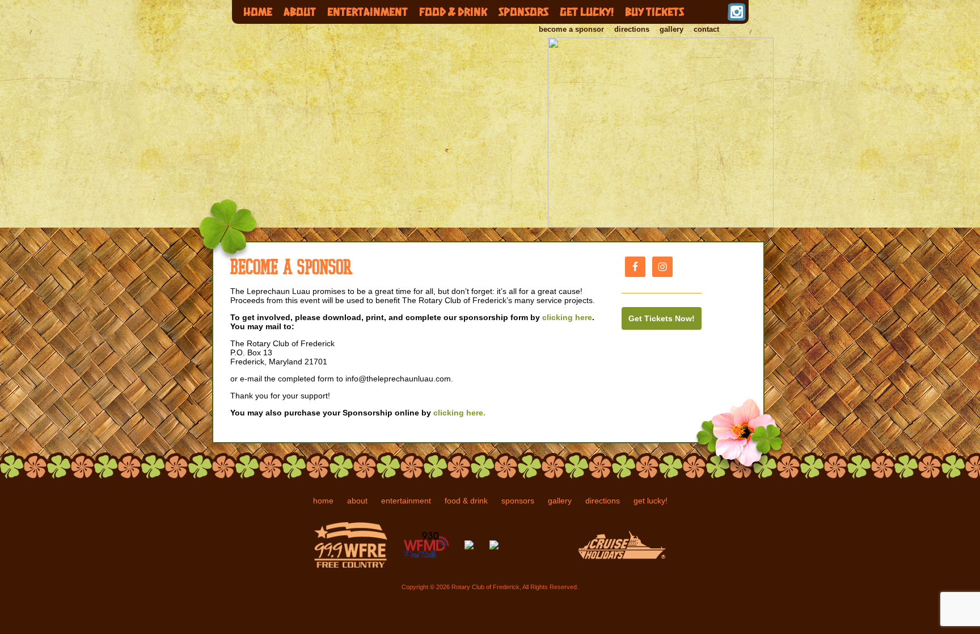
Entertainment (367, 11)
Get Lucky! (587, 11)
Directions (631, 29)
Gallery (671, 29)
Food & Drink (453, 11)
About (300, 11)
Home (257, 11)
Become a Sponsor (571, 29)
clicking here (567, 317)
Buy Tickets (654, 11)
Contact (706, 29)
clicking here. (458, 412)
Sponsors (523, 11)
